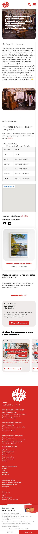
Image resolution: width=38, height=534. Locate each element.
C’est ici (10, 138)
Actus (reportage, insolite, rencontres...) (16, 350)
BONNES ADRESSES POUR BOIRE (12, 423)
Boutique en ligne (8, 480)
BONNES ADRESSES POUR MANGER (13, 410)
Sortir (23, 356)
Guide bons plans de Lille (9, 484)
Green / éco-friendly (9, 466)
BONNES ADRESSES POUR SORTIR (12, 436)
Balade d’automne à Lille (19, 264)
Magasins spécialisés (9, 447)
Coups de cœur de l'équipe (17, 353)
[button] (29, 4)
